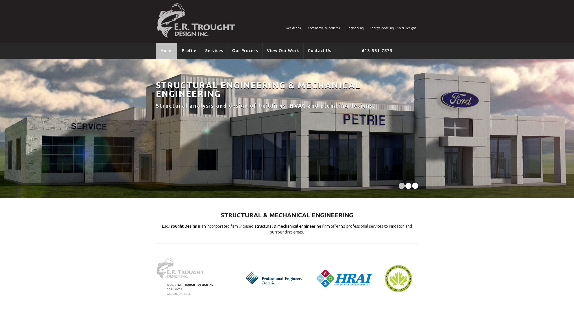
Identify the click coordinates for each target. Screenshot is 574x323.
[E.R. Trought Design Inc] (197, 21)
